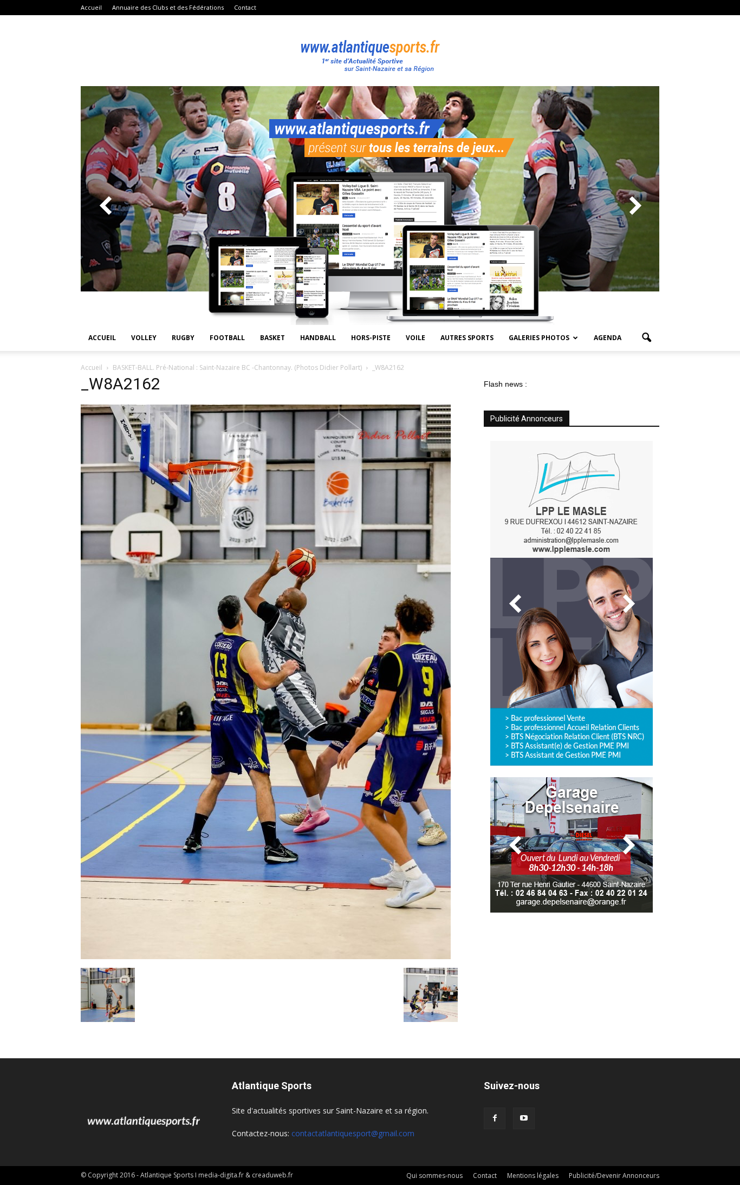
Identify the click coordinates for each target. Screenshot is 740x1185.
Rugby (183, 337)
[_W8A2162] (266, 956)
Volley (144, 337)
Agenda (607, 337)
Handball (318, 337)
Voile (415, 337)
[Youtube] (524, 1118)
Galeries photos (539, 337)
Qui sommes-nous (434, 1175)
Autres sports (467, 337)
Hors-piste (371, 337)
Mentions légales (533, 1175)
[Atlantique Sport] (370, 51)
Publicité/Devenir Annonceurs (614, 1175)
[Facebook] (494, 1118)
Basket (272, 337)
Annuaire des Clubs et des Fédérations (168, 7)
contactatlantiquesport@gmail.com (352, 1133)
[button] (646, 338)
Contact (245, 7)
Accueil (91, 7)
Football (227, 337)
